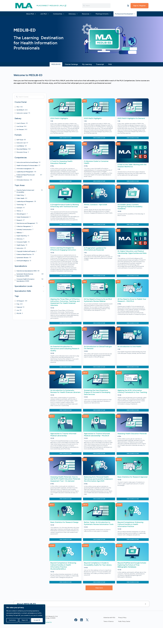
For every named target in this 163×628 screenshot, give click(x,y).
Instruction (20, 248)
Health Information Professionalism (27, 165)
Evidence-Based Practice (24, 254)
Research (19, 220)
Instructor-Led (21, 143)
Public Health (20, 198)
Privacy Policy (122, 617)
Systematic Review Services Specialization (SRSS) (25, 275)
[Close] (43, 606)
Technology (20, 204)
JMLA (61, 6)
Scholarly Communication (24, 229)
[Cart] (128, 5)
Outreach (19, 208)
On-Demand (20, 129)
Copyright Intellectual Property (26, 251)
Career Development (23, 217)
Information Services (23, 180)
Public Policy (20, 195)
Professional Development (124, 14)
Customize (12, 620)
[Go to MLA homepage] (24, 5)
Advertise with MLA (109, 617)
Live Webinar (20, 146)
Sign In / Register (139, 6)
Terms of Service (108, 621)
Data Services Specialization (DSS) (27, 271)
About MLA (30, 14)
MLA (18, 107)
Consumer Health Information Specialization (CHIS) (25, 280)
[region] (24, 614)
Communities (57, 14)
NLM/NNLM (20, 110)
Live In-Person (21, 123)
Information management (24, 168)
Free (18, 304)
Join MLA (43, 14)
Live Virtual (20, 126)
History (19, 211)
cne (18, 310)
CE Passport (20, 301)
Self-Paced (20, 140)
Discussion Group (22, 152)
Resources (85, 14)
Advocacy (72, 14)
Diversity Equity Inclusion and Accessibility (25, 191)
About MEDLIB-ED (26, 604)
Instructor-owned (22, 113)
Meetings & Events (102, 14)
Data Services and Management (26, 223)
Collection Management (24, 226)
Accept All (37, 620)
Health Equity (21, 245)
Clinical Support (21, 214)
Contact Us (48, 622)
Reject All (25, 620)
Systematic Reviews (22, 257)
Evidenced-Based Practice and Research (26, 176)
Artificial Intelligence (23, 260)
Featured (19, 307)
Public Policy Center (124, 621)
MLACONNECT (43, 6)
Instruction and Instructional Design (27, 162)
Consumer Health (22, 242)
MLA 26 (19, 313)
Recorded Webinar (22, 149)
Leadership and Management (25, 172)
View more (99, 588)
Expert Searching (22, 236)
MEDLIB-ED (54, 6)
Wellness (19, 232)
